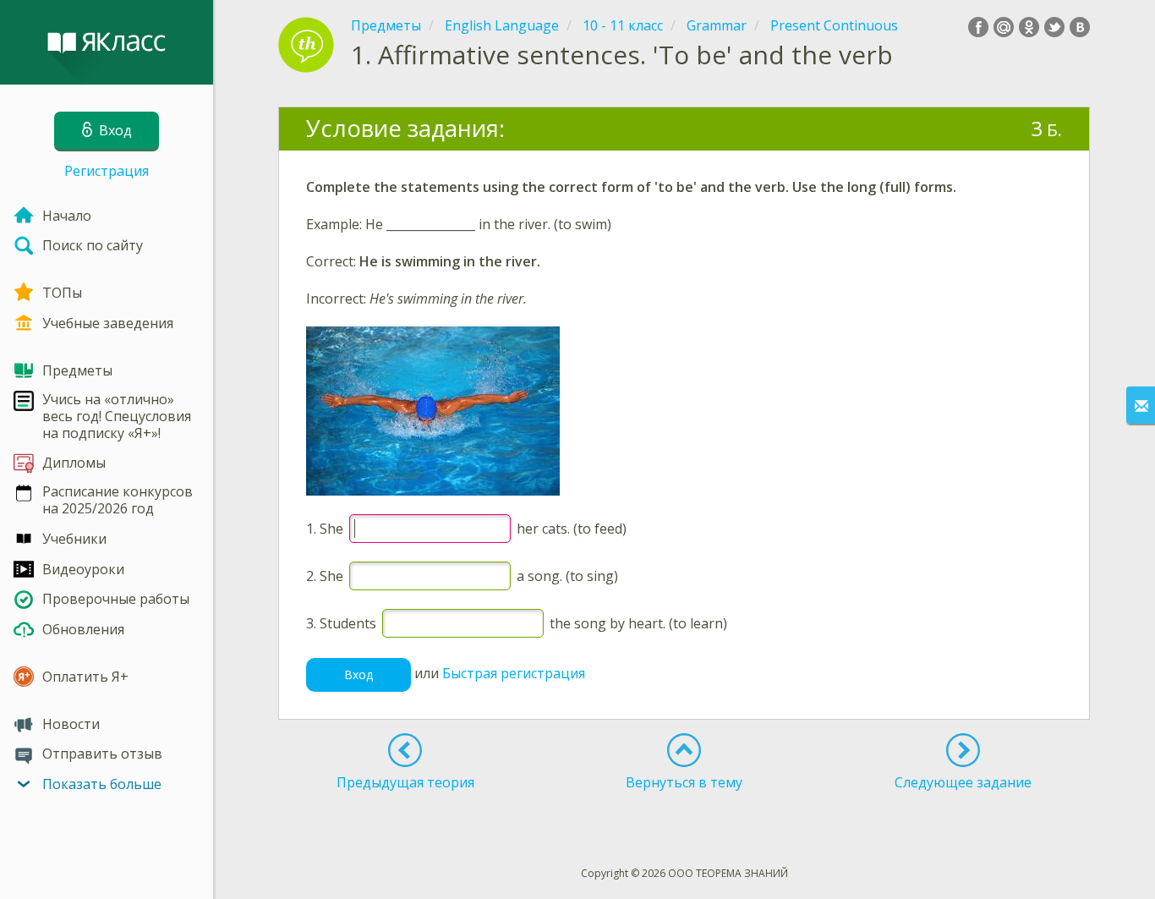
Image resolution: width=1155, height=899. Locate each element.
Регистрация (106, 170)
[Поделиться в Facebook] (978, 27)
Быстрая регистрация (513, 673)
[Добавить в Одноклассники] (1029, 27)
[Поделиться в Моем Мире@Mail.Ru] (1004, 27)
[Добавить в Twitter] (1054, 27)
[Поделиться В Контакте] (1080, 27)
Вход (358, 674)
